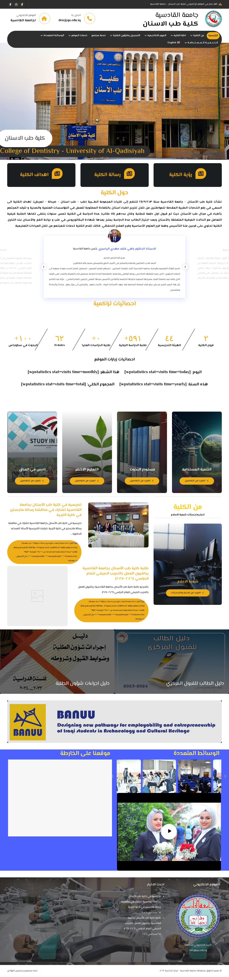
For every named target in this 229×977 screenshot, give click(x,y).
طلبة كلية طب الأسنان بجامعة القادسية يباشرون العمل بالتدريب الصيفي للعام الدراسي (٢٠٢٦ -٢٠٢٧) (142, 923)
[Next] (185, 266)
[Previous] (43, 266)
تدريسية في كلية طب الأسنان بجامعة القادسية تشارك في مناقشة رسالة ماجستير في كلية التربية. (141, 901)
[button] (22, 4)
